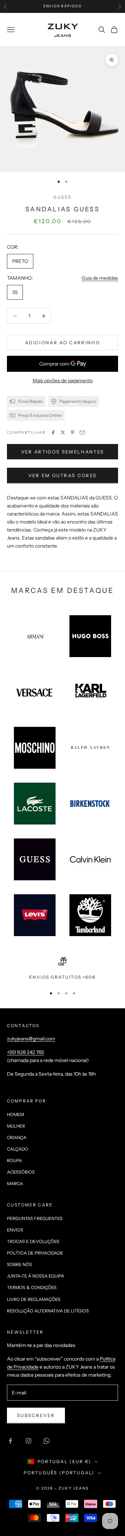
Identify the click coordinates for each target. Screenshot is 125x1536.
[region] (62, 969)
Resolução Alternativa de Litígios (48, 1310)
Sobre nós (19, 1264)
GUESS (62, 197)
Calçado (17, 1149)
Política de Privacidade (35, 1253)
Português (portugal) (59, 1472)
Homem (15, 1114)
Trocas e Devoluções (33, 1241)
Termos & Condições (32, 1287)
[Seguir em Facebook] (10, 1440)
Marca (15, 1183)
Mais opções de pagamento (63, 380)
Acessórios (21, 1172)
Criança (16, 1137)
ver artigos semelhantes (62, 451)
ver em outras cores (62, 475)
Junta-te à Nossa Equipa (35, 1276)
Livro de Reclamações (33, 1299)
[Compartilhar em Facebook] (53, 432)
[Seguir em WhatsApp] (46, 1440)
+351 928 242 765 (25, 1052)
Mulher (16, 1126)
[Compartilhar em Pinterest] (72, 432)
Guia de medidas (100, 278)
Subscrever (36, 1415)
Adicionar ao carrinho (62, 342)
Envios (15, 1230)
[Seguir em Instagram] (28, 1440)
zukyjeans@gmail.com (31, 1039)
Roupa (14, 1160)
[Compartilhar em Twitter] (63, 432)
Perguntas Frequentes (34, 1218)
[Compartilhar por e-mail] (82, 432)
